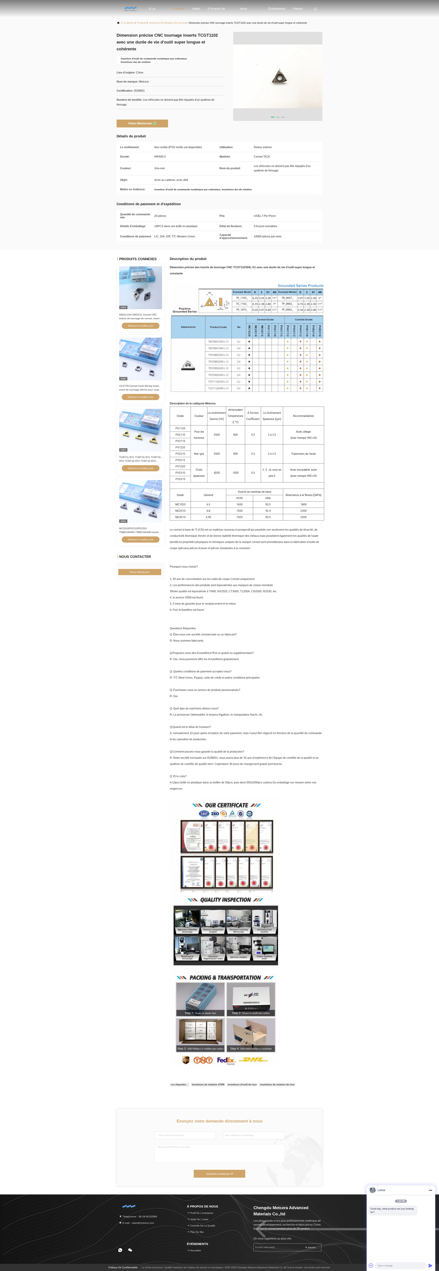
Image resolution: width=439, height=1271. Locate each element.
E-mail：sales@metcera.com (138, 1223)
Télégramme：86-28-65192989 (139, 1216)
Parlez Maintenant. (140, 123)
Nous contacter (246, 10)
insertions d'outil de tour (242, 1084)
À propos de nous (216, 10)
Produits (179, 8)
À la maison (154, 10)
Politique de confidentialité (123, 1267)
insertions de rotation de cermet (167, 22)
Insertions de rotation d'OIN (208, 1084)
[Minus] (430, 1190)
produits (141, 22)
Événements (277, 8)
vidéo (196, 8)
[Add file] (371, 1265)
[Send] (430, 1265)
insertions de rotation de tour (277, 1084)
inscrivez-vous (312, 1247)
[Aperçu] (130, 8)
